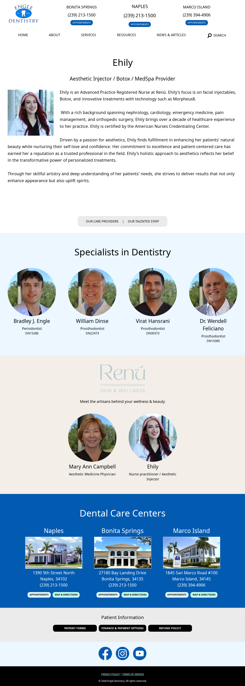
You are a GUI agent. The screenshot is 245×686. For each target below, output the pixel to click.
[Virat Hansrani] (153, 315)
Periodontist (32, 328)
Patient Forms (75, 628)
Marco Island (196, 7)
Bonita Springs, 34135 (122, 579)
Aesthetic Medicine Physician (92, 474)
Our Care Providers (102, 221)
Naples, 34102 (53, 579)
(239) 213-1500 (82, 15)
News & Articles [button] (171, 35)
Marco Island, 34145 (191, 579)
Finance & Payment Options (122, 628)
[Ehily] (153, 461)
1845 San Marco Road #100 (191, 572)
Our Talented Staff (143, 221)
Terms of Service (133, 674)
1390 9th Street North (54, 572)
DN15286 (31, 333)
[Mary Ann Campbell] (92, 461)
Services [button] (88, 35)
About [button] (54, 35)
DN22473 (92, 333)
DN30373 (152, 333)
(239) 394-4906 (197, 15)
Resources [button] (126, 35)
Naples (140, 6)
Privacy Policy (110, 674)
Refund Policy (170, 628)
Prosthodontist (92, 328)
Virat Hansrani (153, 321)
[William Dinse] (92, 315)
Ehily (152, 466)
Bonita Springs (81, 7)
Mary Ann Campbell (92, 466)
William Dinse (92, 321)
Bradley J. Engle (32, 321)
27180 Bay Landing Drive (122, 572)
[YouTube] (139, 654)
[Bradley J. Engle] (32, 315)
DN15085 (213, 341)
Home (23, 35)
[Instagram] (122, 654)
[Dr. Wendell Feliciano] (213, 315)
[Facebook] (105, 654)
